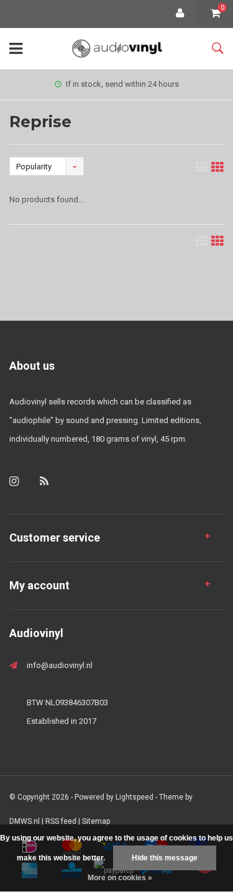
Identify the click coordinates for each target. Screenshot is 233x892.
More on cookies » (120, 877)
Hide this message (165, 858)
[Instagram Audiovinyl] (14, 481)
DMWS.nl (24, 821)
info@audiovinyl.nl (60, 665)
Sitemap (96, 821)
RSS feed (60, 821)
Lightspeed (134, 797)
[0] (216, 14)
